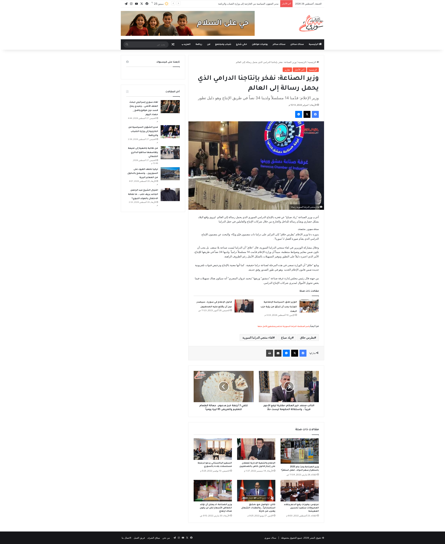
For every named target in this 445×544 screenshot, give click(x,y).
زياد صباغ (286, 337)
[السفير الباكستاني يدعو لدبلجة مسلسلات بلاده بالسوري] (213, 449)
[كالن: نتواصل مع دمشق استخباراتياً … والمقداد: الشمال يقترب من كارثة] (256, 490)
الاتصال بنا (126, 537)
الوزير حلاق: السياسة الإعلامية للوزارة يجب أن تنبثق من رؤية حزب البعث (279, 307)
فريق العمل (139, 537)
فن (208, 44)
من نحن (166, 537)
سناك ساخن (297, 44)
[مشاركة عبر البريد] (277, 353)
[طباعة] (269, 353)
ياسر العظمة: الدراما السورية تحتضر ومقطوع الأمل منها (284, 327)
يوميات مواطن (260, 44)
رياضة (199, 44)
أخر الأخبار (299, 69)
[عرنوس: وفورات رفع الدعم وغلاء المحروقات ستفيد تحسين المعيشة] (300, 490)
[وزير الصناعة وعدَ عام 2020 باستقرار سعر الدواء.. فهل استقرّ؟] (300, 451)
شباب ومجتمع (223, 44)
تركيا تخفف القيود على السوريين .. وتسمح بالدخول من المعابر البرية (142, 173)
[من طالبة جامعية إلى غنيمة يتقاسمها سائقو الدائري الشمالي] (170, 152)
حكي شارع (241, 44)
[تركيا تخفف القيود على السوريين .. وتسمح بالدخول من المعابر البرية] (170, 173)
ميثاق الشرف (153, 537)
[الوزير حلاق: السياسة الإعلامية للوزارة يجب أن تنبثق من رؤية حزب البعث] (309, 305)
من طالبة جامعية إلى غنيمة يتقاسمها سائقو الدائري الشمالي (143, 152)
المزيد (187, 44)
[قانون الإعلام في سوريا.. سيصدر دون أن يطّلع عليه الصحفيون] (244, 305)
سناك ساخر (279, 44)
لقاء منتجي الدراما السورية (257, 337)
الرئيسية (314, 44)
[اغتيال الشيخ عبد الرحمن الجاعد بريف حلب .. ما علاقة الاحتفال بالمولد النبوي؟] (170, 194)
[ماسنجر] (298, 114)
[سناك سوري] (311, 23)
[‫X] (307, 114)
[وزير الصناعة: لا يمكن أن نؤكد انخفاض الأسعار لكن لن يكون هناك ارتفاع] (213, 490)
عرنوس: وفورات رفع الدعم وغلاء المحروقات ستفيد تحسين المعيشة (301, 508)
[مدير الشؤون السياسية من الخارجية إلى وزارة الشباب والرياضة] (170, 131)
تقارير (287, 69)
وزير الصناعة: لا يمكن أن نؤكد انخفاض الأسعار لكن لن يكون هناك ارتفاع (216, 508)
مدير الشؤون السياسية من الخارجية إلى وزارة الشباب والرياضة (248, 3)
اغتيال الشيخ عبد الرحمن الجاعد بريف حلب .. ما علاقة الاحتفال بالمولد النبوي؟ (143, 194)
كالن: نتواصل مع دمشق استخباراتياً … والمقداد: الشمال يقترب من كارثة (258, 508)
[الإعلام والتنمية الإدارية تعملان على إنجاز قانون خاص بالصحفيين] (256, 449)
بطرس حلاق (307, 337)
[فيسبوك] (315, 114)
